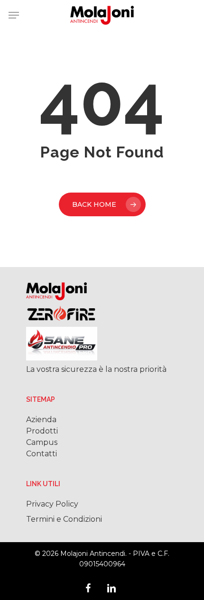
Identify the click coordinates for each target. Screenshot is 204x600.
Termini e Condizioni (64, 519)
